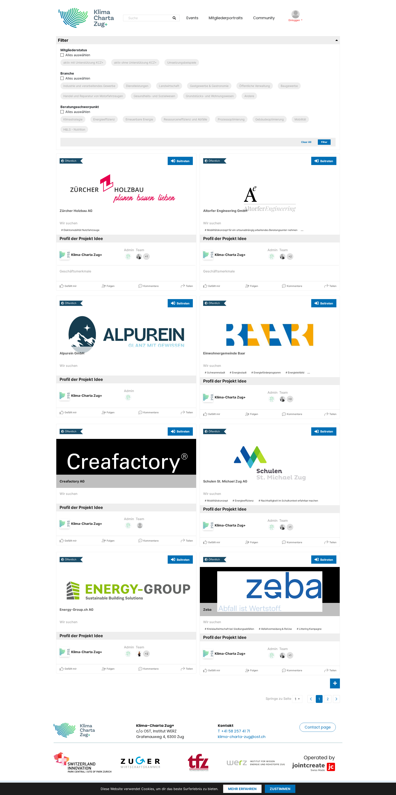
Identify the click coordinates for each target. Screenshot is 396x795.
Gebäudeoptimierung (269, 119)
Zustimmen (280, 789)
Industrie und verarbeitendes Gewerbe (89, 86)
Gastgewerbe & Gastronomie (209, 86)
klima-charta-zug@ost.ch (241, 736)
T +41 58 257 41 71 (234, 731)
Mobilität (300, 119)
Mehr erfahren (242, 789)
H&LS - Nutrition (74, 129)
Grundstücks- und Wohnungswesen (210, 96)
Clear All (306, 142)
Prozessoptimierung (231, 119)
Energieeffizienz (104, 119)
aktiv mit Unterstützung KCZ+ (83, 62)
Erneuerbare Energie (139, 119)
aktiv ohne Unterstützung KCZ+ (135, 62)
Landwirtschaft (169, 86)
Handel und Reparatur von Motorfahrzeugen (93, 96)
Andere (249, 96)
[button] (317, 727)
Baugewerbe (289, 86)
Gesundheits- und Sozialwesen (154, 96)
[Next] (336, 699)
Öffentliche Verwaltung (254, 86)
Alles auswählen (77, 55)
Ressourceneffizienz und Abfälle (185, 119)
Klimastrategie (72, 119)
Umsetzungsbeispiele (181, 62)
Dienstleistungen (137, 86)
